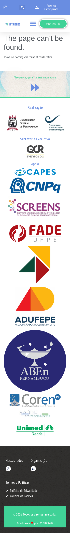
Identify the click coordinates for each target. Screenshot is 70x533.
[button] (22, 7)
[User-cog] (33, 468)
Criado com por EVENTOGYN (35, 523)
